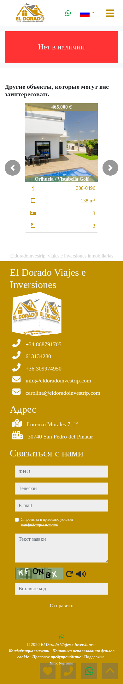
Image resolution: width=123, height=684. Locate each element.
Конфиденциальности (29, 650)
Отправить (61, 605)
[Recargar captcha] (69, 574)
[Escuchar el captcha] (81, 574)
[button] (12, 168)
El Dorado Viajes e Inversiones (68, 644)
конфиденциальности (39, 525)
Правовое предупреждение (57, 656)
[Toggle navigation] (110, 13)
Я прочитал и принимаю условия (47, 522)
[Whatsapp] (68, 13)
